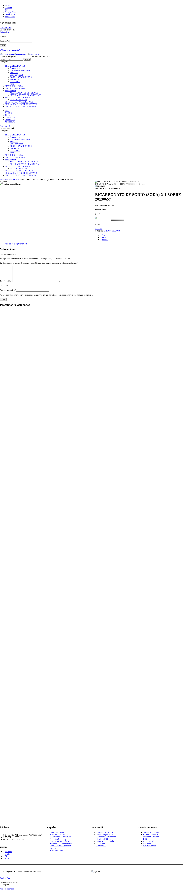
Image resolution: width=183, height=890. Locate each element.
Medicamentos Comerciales (60, 837)
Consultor (147, 843)
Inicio (7, 5)
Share (104, 237)
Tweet (104, 235)
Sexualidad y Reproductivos (61, 843)
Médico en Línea (56, 850)
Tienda (7, 10)
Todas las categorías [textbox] (42, 57)
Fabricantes (100, 843)
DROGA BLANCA (13, 179)
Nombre (4, 285)
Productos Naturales (58, 839)
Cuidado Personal (57, 832)
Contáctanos (10, 14)
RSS (145, 839)
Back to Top (5, 878)
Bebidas (53, 848)
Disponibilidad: (101, 205)
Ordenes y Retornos (151, 837)
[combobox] (42, 57)
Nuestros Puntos (149, 846)
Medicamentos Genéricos (60, 834)
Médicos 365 (10, 16)
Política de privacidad (104, 834)
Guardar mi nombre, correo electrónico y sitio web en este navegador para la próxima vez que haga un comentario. (48, 295)
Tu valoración (6, 281)
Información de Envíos (105, 841)
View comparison (7, 889)
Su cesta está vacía (7, 30)
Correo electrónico (8, 290)
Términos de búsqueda (152, 832)
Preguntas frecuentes (104, 832)
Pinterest (105, 239)
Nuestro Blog (10, 12)
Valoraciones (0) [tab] (11, 244)
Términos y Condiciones (106, 837)
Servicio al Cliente (103, 839)
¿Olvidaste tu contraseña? (10, 50)
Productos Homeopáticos (59, 841)
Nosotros (8, 7)
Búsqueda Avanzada (151, 834)
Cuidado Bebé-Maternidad (60, 846)
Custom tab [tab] (22, 244)
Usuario (3, 36)
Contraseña (4, 41)
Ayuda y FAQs (149, 841)
